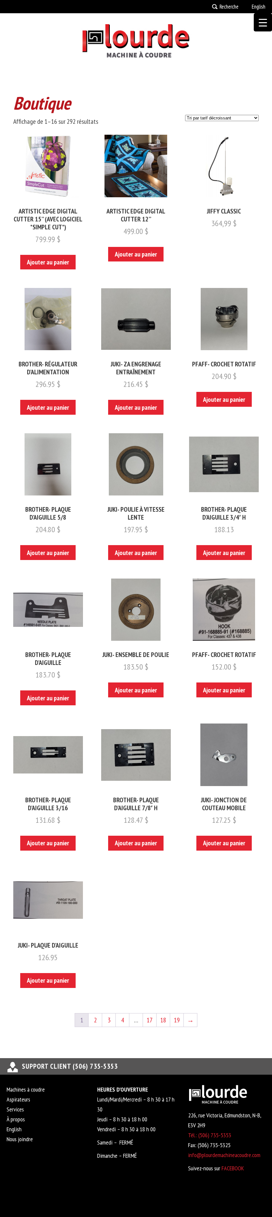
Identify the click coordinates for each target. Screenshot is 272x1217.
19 (177, 1020)
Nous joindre (20, 1139)
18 (163, 1020)
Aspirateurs (18, 1099)
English (258, 6)
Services (15, 1109)
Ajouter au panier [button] (48, 262)
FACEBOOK (233, 1168)
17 (150, 1020)
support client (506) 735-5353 (70, 1066)
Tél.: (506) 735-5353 (209, 1135)
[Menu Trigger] (263, 22)
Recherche (229, 6)
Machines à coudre (26, 1089)
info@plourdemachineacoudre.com (224, 1155)
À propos (16, 1119)
